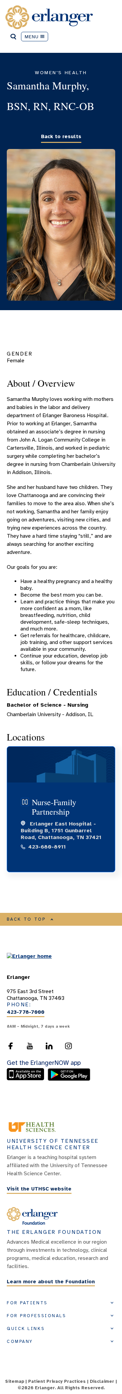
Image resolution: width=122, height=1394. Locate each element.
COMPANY (20, 1341)
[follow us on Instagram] (68, 1046)
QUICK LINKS (26, 1328)
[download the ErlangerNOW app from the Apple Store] (27, 1079)
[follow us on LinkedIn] (49, 1046)
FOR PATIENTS (27, 1303)
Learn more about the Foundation (51, 1282)
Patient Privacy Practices (57, 1381)
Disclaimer (102, 1381)
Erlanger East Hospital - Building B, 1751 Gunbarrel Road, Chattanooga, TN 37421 (61, 830)
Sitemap (14, 1381)
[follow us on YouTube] (30, 1046)
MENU (32, 37)
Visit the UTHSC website (39, 1189)
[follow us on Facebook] (10, 1046)
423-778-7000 (25, 1012)
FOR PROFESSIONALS (36, 1315)
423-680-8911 (47, 846)
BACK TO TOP (26, 919)
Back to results (61, 136)
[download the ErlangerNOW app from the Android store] (68, 1079)
